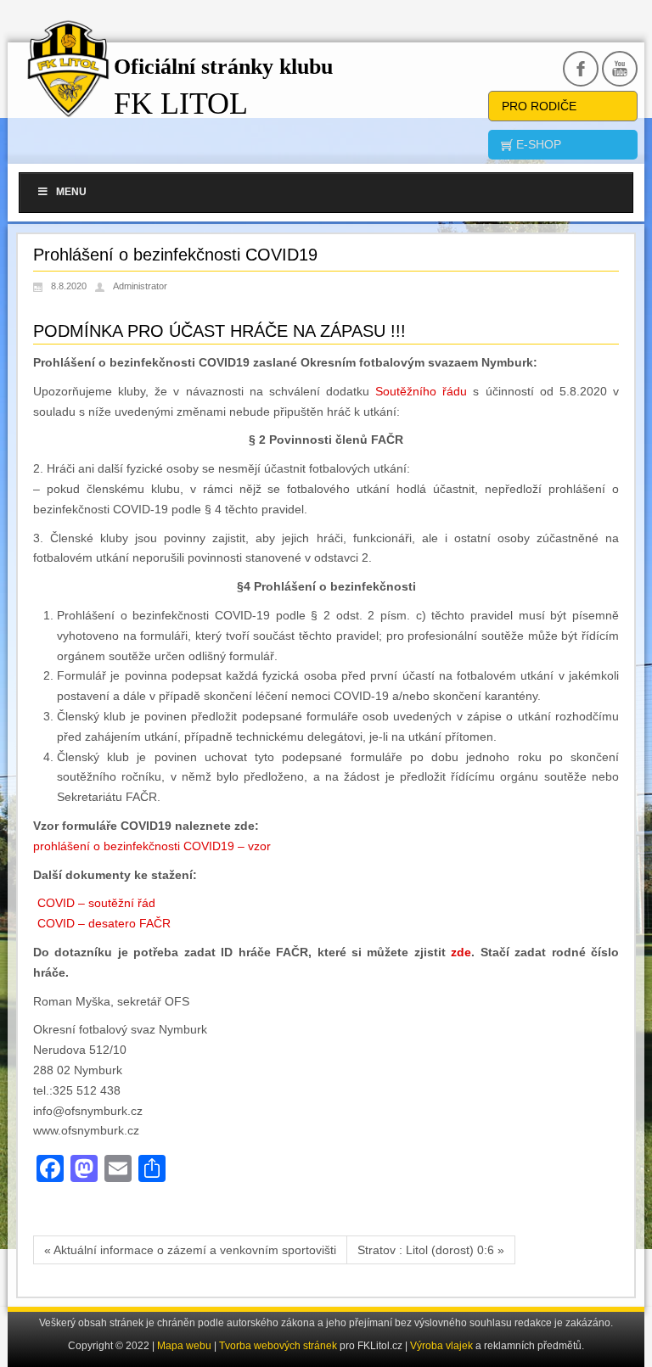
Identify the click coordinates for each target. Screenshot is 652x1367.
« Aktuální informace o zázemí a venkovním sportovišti (190, 1250)
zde (461, 952)
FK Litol (181, 103)
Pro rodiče (539, 106)
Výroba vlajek (441, 1346)
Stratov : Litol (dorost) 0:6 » (430, 1250)
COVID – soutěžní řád (96, 903)
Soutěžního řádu (421, 391)
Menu (71, 192)
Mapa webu (184, 1346)
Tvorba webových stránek (279, 1346)
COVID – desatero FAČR (104, 923)
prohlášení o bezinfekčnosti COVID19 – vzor (152, 846)
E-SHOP (537, 144)
